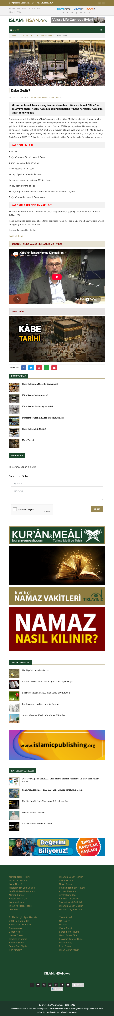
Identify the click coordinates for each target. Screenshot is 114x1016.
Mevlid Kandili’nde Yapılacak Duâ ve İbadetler (45, 801)
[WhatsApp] (81, 12)
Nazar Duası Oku (68, 935)
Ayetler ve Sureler (18, 898)
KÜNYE (12, 8)
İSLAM (26, 36)
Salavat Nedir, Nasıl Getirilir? (37, 823)
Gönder (97, 509)
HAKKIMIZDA (22, 8)
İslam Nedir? (15, 884)
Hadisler (63, 924)
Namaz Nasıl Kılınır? (19, 876)
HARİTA (32, 8)
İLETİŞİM (17, 12)
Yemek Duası (16, 935)
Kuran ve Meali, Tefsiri (20, 905)
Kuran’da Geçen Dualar (71, 905)
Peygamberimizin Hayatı (72, 887)
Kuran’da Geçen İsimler (71, 876)
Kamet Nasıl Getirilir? (20, 924)
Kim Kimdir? (15, 949)
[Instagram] (72, 12)
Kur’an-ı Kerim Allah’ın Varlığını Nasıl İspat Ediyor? (48, 681)
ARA (11, 12)
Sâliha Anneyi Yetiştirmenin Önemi (40, 704)
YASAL (40, 8)
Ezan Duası (65, 946)
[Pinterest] (85, 12)
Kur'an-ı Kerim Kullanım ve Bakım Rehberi (31, 2)
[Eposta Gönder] (54, 367)
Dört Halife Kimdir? (19, 920)
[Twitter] (68, 12)
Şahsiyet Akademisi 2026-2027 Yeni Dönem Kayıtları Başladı (52, 790)
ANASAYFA (16, 36)
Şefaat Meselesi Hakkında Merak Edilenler (43, 715)
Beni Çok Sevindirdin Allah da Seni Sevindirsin (46, 692)
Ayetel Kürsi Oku (67, 895)
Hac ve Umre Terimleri (45, 36)
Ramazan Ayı (16, 928)
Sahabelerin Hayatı (69, 931)
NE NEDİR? (55, 97)
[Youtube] (77, 12)
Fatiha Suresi (66, 942)
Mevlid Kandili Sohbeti (34, 812)
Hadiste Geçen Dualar (70, 909)
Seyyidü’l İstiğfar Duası (71, 939)
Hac (32, 36)
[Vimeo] (62, 985)
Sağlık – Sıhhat (16, 942)
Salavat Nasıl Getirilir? (70, 902)
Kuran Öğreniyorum (69, 949)
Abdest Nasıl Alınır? (69, 891)
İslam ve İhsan (16, 236)
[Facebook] (64, 12)
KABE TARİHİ (18, 311)
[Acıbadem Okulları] (57, 848)
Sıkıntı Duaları (66, 880)
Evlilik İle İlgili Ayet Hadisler (23, 917)
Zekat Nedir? (16, 931)
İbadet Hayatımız (18, 939)
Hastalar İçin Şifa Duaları (22, 887)
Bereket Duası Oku (69, 898)
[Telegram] (90, 12)
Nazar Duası (65, 884)
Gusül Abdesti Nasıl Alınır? (23, 891)
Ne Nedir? (64, 920)
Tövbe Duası (15, 909)
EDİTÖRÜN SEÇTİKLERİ (22, 770)
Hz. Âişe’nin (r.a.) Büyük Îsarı (36, 670)
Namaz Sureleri (17, 895)
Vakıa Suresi (65, 928)
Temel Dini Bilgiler (18, 946)
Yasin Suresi (65, 917)
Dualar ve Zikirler (18, 880)
